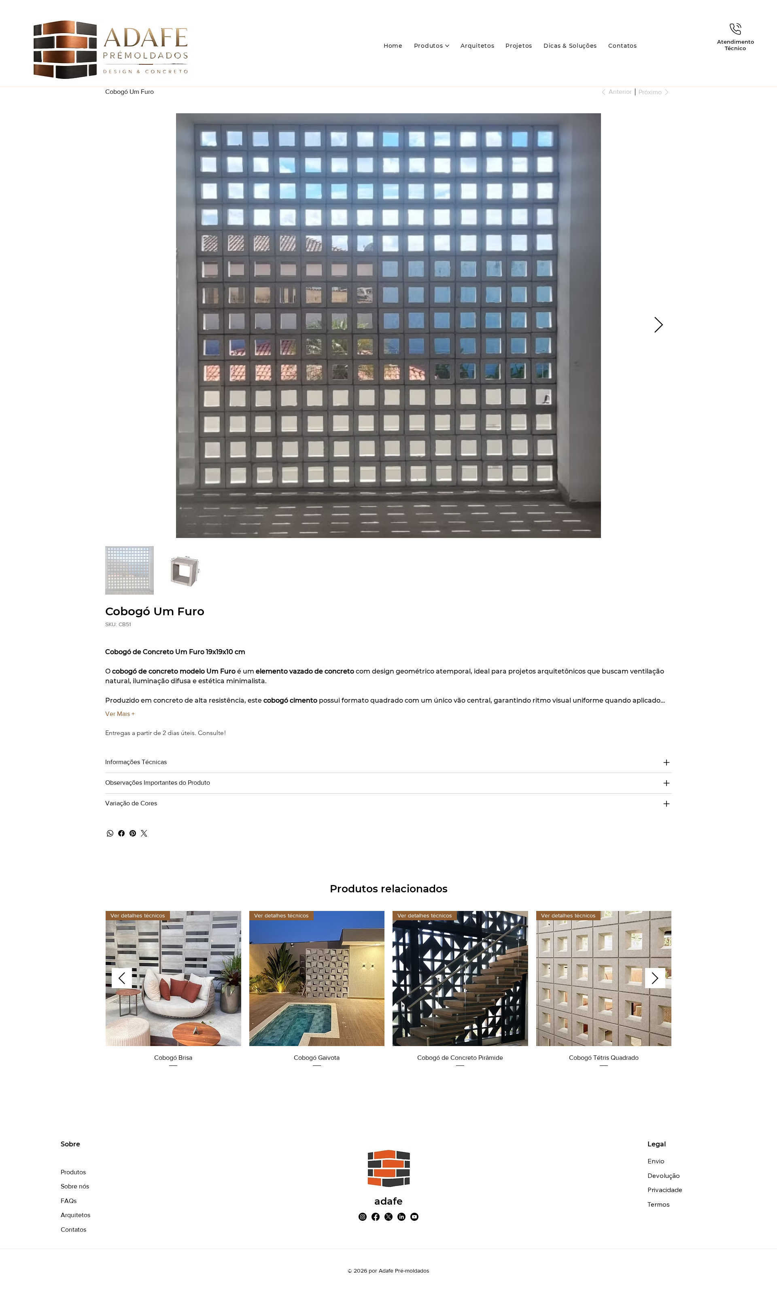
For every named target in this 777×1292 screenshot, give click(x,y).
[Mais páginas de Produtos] (447, 46)
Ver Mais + (120, 713)
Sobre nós (75, 1186)
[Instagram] (363, 1217)
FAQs (68, 1200)
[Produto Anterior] (122, 978)
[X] (388, 1217)
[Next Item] (659, 325)
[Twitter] (144, 833)
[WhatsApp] (110, 833)
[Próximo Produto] (655, 978)
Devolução (664, 1175)
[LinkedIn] (401, 1217)
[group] (388, 989)
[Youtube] (414, 1217)
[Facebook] (121, 833)
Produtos (73, 1172)
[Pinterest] (133, 833)
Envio (656, 1161)
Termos (659, 1204)
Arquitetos (75, 1215)
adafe (388, 1201)
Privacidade (665, 1190)
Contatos (73, 1229)
